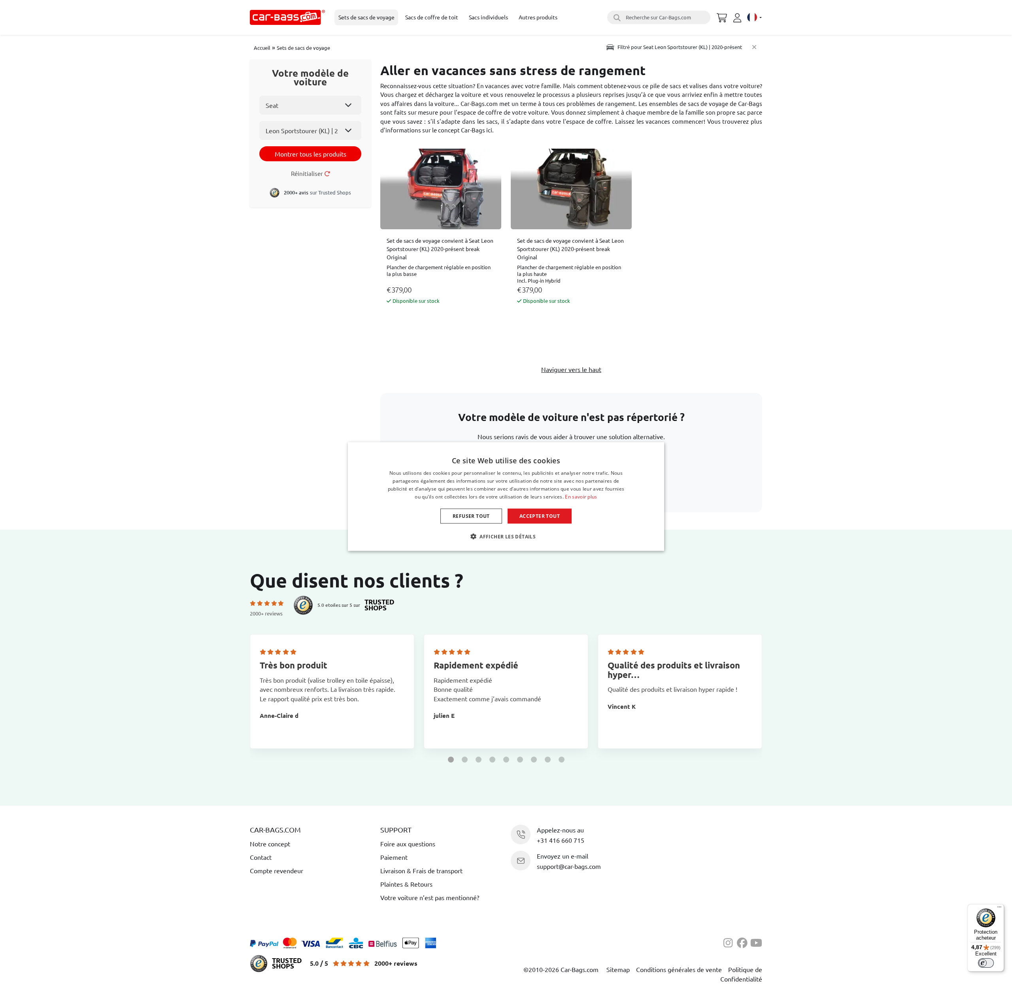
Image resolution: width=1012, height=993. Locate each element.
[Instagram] (730, 942)
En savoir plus (581, 496)
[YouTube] (756, 942)
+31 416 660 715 (560, 840)
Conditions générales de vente (679, 969)
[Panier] (722, 17)
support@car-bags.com (569, 866)
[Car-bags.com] (287, 17)
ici (489, 130)
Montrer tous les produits (310, 154)
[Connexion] (738, 18)
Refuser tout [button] (471, 515)
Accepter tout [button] (539, 515)
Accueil (262, 47)
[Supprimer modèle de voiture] (754, 46)
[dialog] (506, 496)
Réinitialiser (307, 173)
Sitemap (618, 969)
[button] (451, 760)
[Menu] (999, 909)
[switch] (986, 963)
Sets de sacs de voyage (303, 47)
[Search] (616, 17)
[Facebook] (743, 942)
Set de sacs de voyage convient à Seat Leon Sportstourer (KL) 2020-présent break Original (440, 249)
